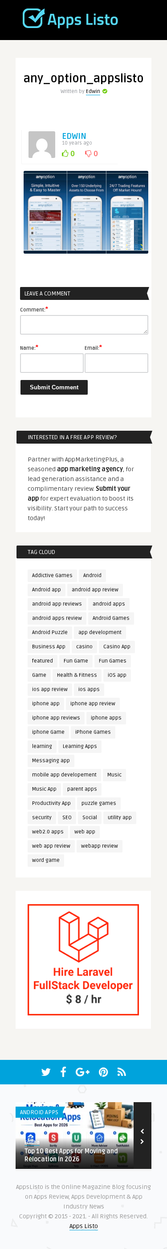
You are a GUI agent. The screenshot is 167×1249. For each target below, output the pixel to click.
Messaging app (51, 760)
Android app (46, 589)
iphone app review (92, 703)
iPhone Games (93, 732)
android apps (109, 604)
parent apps (82, 789)
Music (114, 775)
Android (92, 575)
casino (84, 646)
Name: (29, 348)
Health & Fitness (77, 675)
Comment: (34, 309)
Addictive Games (52, 575)
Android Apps (39, 1112)
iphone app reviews (56, 718)
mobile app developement (64, 775)
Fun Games (112, 661)
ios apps (89, 689)
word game (46, 860)
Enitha (32, 1142)
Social (89, 817)
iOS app (117, 675)
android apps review (57, 618)
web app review (51, 846)
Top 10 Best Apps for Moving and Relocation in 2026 (71, 1155)
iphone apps (106, 718)
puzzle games (98, 803)
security (42, 817)
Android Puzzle (50, 632)
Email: (93, 348)
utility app (120, 817)
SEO (67, 817)
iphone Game (48, 732)
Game (39, 675)
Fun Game (76, 661)
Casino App (116, 646)
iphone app (46, 703)
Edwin (93, 91)
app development (100, 632)
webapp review (99, 846)
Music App (44, 789)
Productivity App (51, 803)
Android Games (111, 618)
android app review (95, 589)
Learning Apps (80, 746)
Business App (48, 646)
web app (84, 832)
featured (42, 661)
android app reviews (57, 604)
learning (42, 746)
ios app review (50, 689)
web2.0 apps (48, 832)
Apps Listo (83, 1226)
